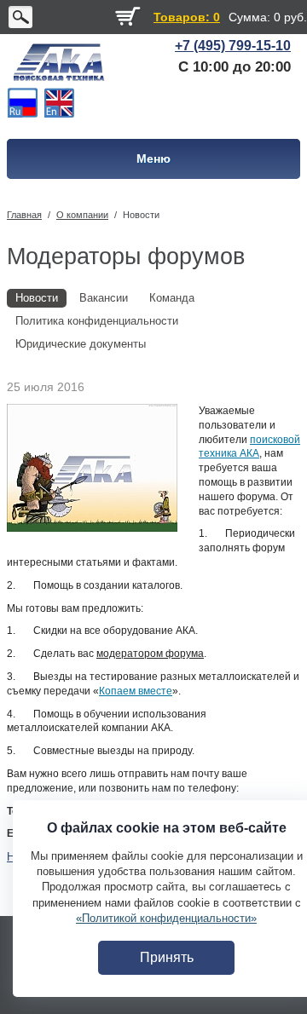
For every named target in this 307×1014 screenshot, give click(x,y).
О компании (82, 215)
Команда (171, 297)
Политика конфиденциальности (96, 320)
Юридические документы (80, 343)
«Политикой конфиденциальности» (166, 918)
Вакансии (103, 297)
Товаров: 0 (187, 17)
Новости (141, 215)
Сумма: (249, 17)
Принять (167, 957)
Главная (24, 215)
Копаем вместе (135, 691)
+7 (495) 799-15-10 (233, 45)
